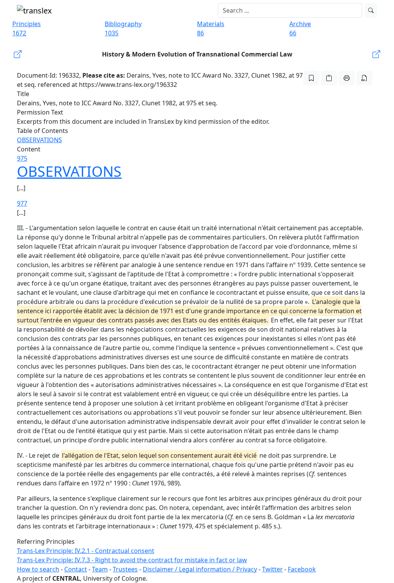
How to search (38, 569)
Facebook (302, 569)
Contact (75, 569)
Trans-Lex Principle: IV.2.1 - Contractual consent (85, 550)
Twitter (272, 569)
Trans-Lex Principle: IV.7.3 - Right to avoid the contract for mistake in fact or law (132, 560)
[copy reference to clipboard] (329, 78)
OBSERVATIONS (39, 140)
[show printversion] (347, 78)
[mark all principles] (311, 78)
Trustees (125, 569)
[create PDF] (364, 78)
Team (100, 569)
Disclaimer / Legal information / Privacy (200, 569)
